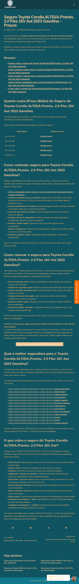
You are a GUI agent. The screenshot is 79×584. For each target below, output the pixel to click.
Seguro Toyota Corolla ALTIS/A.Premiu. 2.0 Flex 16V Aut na (39, 389)
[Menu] (74, 4)
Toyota (47, 30)
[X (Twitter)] (31, 527)
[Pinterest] (48, 527)
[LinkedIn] (66, 527)
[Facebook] (13, 527)
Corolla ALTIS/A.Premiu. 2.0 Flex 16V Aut (32, 30)
